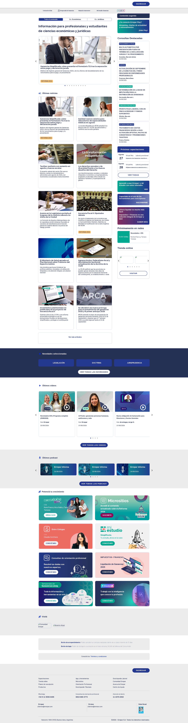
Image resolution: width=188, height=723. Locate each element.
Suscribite (106, 515)
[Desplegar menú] (39, 3)
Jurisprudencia (134, 363)
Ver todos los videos (94, 445)
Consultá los (94, 656)
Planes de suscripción (45, 684)
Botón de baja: (66, 646)
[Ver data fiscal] (144, 710)
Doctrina (96, 363)
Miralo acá (50, 515)
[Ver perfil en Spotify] (65, 710)
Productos (42, 687)
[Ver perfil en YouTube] (53, 710)
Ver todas (133, 175)
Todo (51, 19)
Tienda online (42, 681)
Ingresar (141, 4)
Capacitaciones (43, 679)
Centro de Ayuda (118, 687)
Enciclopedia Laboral (120, 679)
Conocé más (51, 543)
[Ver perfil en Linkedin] (48, 710)
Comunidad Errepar (119, 681)
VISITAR (133, 273)
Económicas (75, 19)
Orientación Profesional (84, 684)
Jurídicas (99, 19)
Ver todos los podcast (94, 484)
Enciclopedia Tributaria (83, 687)
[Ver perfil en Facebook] (40, 710)
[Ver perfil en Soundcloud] (61, 710)
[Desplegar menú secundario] (123, 4)
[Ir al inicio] (46, 670)
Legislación (59, 363)
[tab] (127, 266)
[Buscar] (64, 4)
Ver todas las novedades (94, 372)
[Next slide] (148, 260)
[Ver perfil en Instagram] (57, 710)
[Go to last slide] (118, 260)
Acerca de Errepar (119, 684)
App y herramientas (82, 679)
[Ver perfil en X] (44, 710)
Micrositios (79, 681)
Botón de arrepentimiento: (71, 642)
